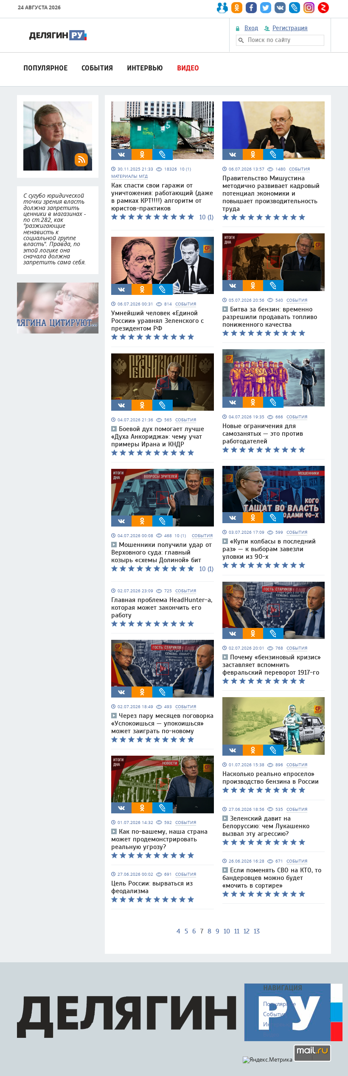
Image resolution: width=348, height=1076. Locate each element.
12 (247, 931)
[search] (241, 40)
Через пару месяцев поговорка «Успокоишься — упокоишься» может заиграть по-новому (162, 723)
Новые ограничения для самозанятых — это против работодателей (262, 433)
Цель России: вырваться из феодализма (152, 887)
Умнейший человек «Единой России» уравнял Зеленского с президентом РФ (157, 320)
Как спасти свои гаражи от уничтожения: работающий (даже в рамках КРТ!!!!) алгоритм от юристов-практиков (162, 197)
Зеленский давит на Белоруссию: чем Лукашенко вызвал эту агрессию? (265, 826)
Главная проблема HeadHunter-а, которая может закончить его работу (161, 607)
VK (121, 154)
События (97, 68)
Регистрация (290, 28)
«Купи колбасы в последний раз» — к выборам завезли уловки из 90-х (269, 549)
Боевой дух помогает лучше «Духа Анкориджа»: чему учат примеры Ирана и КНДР (157, 436)
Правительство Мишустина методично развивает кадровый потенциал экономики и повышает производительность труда (271, 193)
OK (142, 154)
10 (227, 931)
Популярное (45, 68)
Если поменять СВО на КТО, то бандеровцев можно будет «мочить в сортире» (271, 877)
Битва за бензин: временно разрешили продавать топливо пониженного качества (269, 316)
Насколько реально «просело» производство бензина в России (270, 777)
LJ (162, 154)
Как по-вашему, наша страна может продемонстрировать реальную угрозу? (159, 839)
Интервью (145, 68)
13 (257, 931)
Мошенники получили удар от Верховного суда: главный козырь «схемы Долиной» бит (161, 552)
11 (236, 931)
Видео (188, 68)
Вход (251, 28)
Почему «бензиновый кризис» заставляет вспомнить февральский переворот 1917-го (271, 664)
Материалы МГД (129, 176)
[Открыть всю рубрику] (57, 308)
